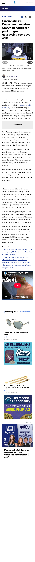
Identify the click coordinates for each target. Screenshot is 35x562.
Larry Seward (13, 76)
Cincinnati (7, 16)
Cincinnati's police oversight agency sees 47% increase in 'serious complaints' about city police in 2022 (16, 265)
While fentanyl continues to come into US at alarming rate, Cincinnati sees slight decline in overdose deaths (17, 252)
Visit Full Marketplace (25, 311)
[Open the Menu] (3, 2)
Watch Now (29, 2)
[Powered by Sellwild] (28, 422)
